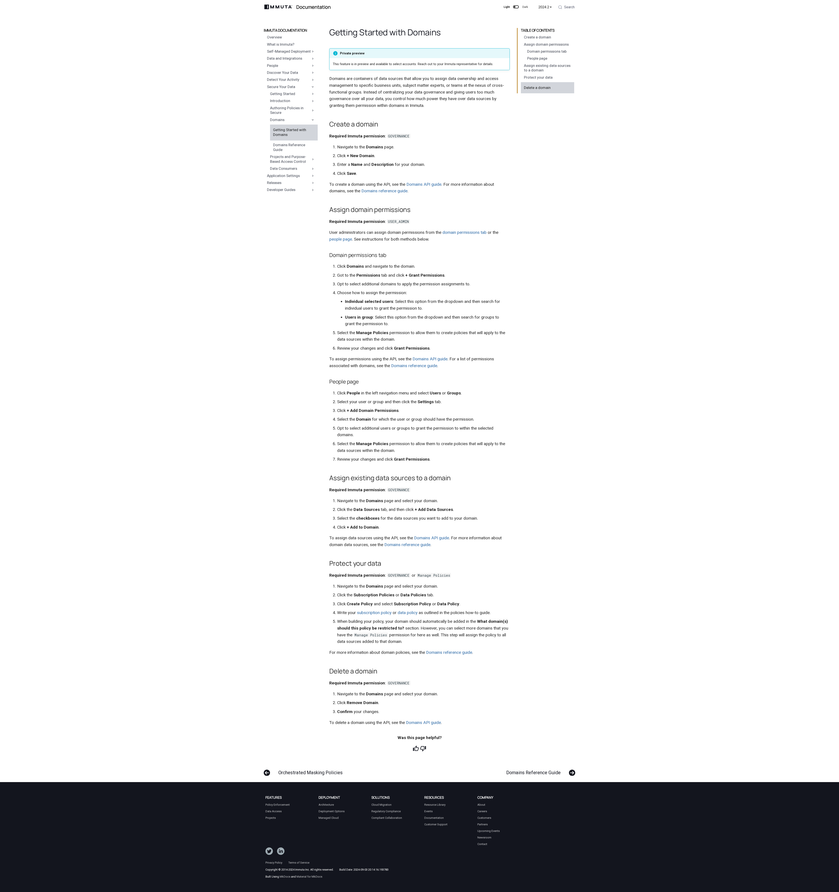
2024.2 (543, 7)
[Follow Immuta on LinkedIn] (280, 852)
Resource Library (435, 804)
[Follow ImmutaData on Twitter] (269, 852)
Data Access (273, 811)
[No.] (423, 748)
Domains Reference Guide (289, 147)
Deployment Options (332, 811)
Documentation (434, 817)
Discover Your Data (282, 72)
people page (340, 239)
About (481, 804)
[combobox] (566, 7)
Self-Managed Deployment (289, 51)
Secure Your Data (281, 87)
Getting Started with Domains (289, 132)
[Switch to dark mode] (516, 7)
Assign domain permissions (546, 44)
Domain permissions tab (547, 51)
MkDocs (285, 876)
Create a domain (537, 37)
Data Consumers (283, 168)
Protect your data (538, 77)
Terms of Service (298, 862)
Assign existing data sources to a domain (547, 68)
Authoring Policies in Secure (286, 110)
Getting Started (282, 94)
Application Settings (283, 176)
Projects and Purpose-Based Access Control (288, 159)
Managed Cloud (329, 817)
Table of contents (538, 30)
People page (537, 58)
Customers (484, 817)
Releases (274, 182)
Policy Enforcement (277, 804)
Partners (482, 824)
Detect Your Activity (283, 79)
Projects (270, 817)
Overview (274, 37)
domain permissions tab (464, 232)
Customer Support (435, 824)
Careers (482, 811)
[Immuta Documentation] (278, 7)
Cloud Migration (381, 804)
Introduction (280, 101)
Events (428, 811)
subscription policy (374, 612)
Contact (482, 844)
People (272, 65)
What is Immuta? (280, 44)
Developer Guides (281, 189)
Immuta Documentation (285, 30)
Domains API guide (423, 184)
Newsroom (484, 837)
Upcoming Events (488, 831)
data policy (408, 612)
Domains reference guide (384, 190)
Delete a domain (537, 87)
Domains (277, 120)
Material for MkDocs (309, 876)
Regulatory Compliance (386, 811)
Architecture (326, 804)
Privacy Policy (273, 862)
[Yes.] (416, 748)
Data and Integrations (284, 58)
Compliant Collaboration (386, 817)
